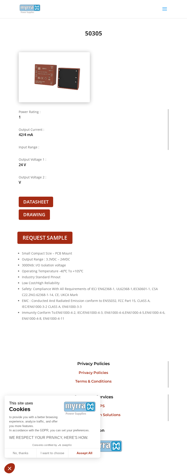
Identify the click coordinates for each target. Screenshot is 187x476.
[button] (9, 468)
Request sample (45, 237)
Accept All (84, 453)
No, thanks (20, 453)
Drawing (34, 214)
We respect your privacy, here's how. (48, 438)
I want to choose (52, 453)
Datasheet (36, 202)
